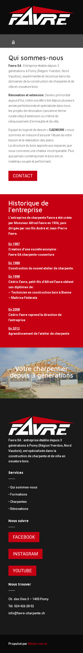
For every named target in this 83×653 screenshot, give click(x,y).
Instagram (25, 554)
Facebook (24, 537)
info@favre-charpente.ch (26, 613)
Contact (23, 176)
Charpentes (18, 501)
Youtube (22, 570)
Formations (18, 494)
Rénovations (19, 509)
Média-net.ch (37, 643)
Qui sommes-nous (23, 487)
